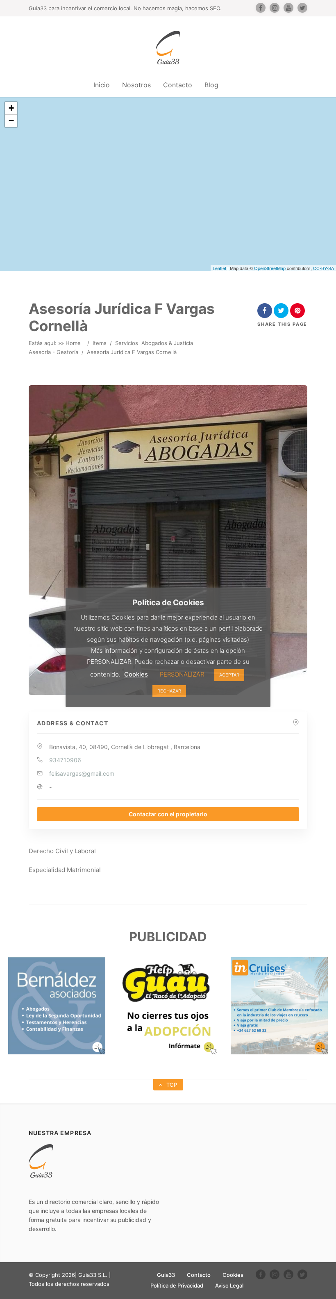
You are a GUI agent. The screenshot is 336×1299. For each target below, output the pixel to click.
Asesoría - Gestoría (53, 352)
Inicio (101, 85)
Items (100, 343)
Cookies (232, 1275)
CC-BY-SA (323, 268)
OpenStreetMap (270, 268)
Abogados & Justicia (167, 343)
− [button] (11, 121)
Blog (211, 85)
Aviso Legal (229, 1285)
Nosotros (136, 85)
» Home (71, 343)
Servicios (126, 343)
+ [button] (11, 108)
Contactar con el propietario (168, 814)
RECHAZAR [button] (169, 691)
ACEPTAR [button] (229, 675)
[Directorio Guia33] (168, 47)
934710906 (65, 759)
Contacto (177, 85)
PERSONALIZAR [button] (182, 674)
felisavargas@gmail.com (81, 773)
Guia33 (166, 1275)
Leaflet (219, 268)
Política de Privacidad (176, 1285)
